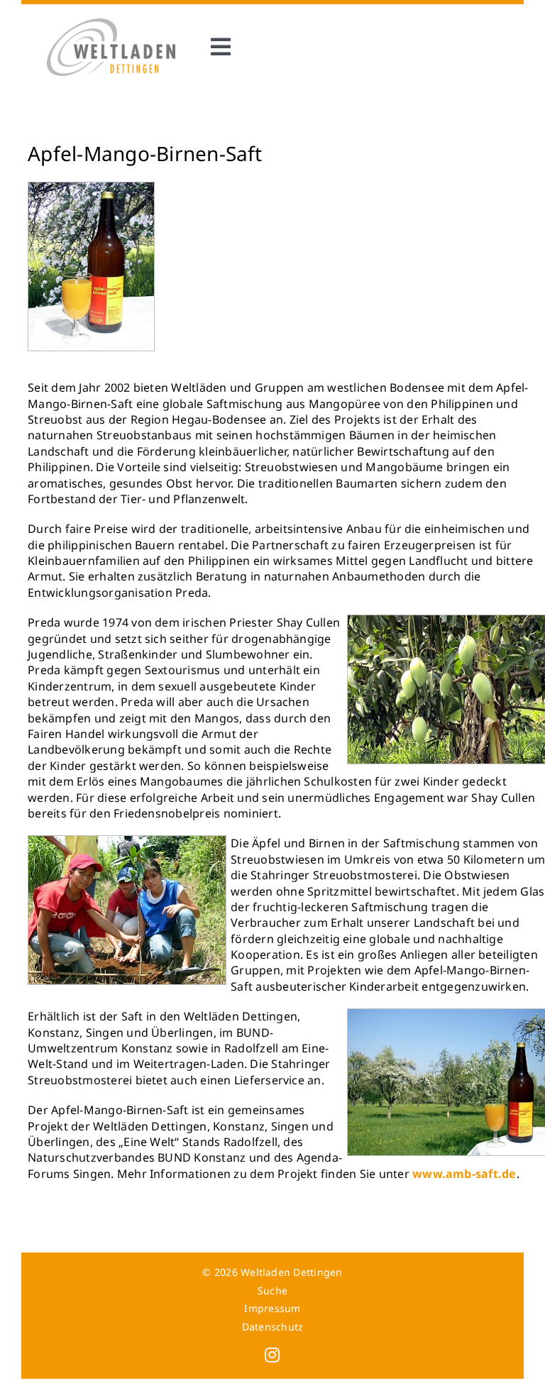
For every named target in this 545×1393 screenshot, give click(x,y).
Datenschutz (273, 1326)
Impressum (272, 1308)
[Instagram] (272, 1355)
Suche (272, 1290)
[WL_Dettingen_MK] (111, 24)
